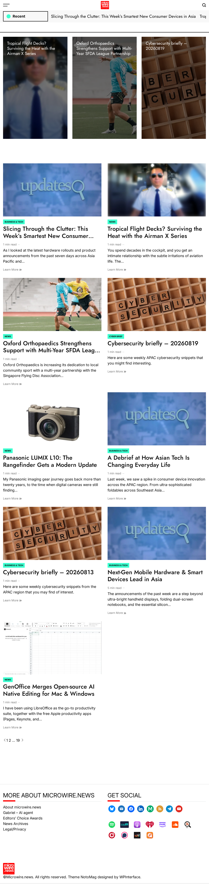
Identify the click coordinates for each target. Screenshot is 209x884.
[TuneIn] (126, 824)
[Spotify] (114, 824)
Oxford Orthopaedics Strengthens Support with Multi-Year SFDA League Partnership (104, 48)
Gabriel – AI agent (18, 812)
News (112, 222)
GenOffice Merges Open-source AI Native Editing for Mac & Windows (48, 690)
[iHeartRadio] (152, 824)
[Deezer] (139, 835)
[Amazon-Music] (164, 824)
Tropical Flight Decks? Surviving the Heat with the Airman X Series (31, 48)
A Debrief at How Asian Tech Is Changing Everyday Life (148, 461)
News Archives (15, 824)
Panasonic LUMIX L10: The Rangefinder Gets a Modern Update (50, 461)
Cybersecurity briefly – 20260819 (166, 45)
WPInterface (129, 877)
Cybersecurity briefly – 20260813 (48, 572)
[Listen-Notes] (189, 824)
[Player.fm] (114, 835)
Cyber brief (115, 336)
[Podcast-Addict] (152, 835)
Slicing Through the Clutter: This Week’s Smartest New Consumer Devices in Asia (123, 16)
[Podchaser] (126, 835)
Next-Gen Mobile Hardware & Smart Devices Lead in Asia (155, 576)
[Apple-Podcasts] (139, 824)
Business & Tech (14, 222)
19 (18, 740)
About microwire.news (22, 807)
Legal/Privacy (14, 829)
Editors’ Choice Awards (22, 818)
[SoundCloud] (177, 824)
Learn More (11, 269)
